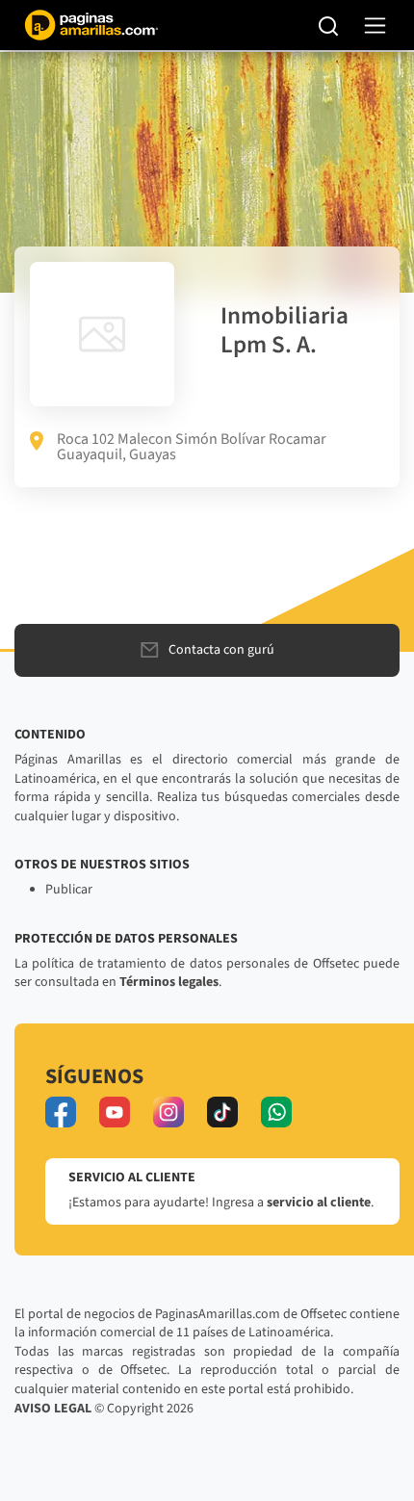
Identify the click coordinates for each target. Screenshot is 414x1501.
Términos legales (169, 982)
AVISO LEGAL (52, 1408)
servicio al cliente (319, 1202)
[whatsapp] (276, 1112)
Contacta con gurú (221, 650)
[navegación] (375, 25)
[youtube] (114, 1112)
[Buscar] (328, 25)
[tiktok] (222, 1112)
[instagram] (168, 1112)
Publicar (68, 889)
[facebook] (60, 1112)
